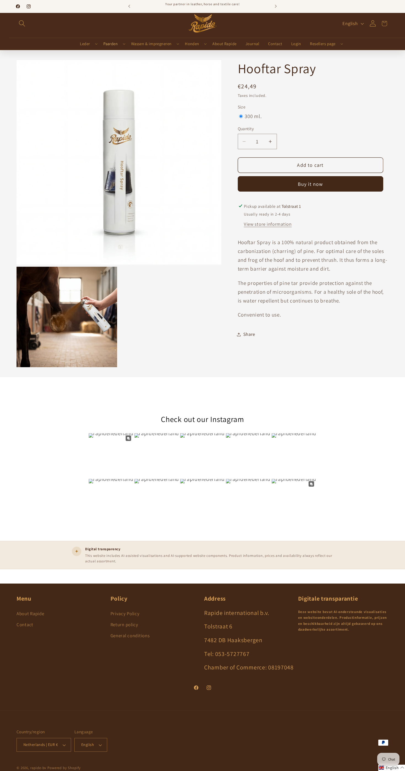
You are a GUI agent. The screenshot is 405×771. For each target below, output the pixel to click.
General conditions (130, 636)
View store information (268, 224)
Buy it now (310, 184)
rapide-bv (38, 767)
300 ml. (253, 116)
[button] (22, 23)
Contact (25, 625)
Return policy (124, 625)
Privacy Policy (125, 614)
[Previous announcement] (129, 6)
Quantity (246, 128)
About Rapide (30, 614)
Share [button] (249, 334)
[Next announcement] (276, 6)
